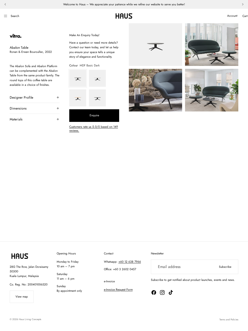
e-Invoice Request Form (118, 289)
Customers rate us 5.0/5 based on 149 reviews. (93, 129)
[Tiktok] (171, 292)
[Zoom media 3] (155, 90)
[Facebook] (154, 292)
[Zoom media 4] (211, 90)
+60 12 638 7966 (129, 262)
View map (22, 296)
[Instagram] (162, 292)
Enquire (94, 115)
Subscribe (225, 267)
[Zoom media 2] (211, 44)
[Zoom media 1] (155, 44)
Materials (16, 119)
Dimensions (18, 108)
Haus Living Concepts (30, 319)
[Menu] (5, 16)
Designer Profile (21, 97)
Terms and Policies (228, 319)
